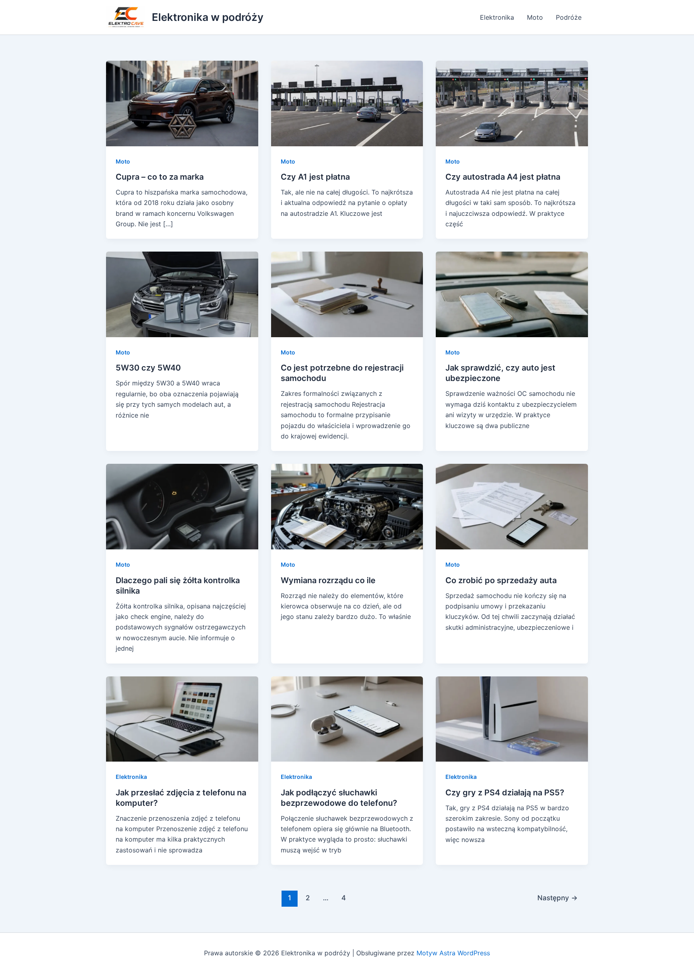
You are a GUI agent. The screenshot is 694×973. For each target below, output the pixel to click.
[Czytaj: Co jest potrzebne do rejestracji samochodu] (347, 294)
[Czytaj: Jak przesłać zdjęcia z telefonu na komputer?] (182, 718)
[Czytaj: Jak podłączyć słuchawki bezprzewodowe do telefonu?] (347, 718)
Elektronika (497, 17)
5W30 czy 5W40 (148, 368)
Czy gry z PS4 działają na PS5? (504, 792)
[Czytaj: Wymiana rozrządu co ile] (347, 506)
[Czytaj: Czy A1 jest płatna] (347, 102)
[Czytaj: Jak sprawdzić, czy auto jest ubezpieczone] (512, 294)
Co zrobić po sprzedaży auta (501, 580)
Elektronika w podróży (207, 17)
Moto (535, 17)
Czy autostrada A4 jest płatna (502, 177)
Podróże (569, 17)
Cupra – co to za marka (160, 177)
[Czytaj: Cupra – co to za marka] (182, 102)
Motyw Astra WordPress (453, 953)
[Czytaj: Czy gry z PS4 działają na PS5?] (512, 718)
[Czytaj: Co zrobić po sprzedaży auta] (512, 506)
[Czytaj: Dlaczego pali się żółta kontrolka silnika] (182, 506)
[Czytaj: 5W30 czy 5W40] (182, 294)
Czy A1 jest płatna (315, 177)
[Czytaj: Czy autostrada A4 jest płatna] (512, 102)
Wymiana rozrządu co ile (328, 580)
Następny (557, 897)
